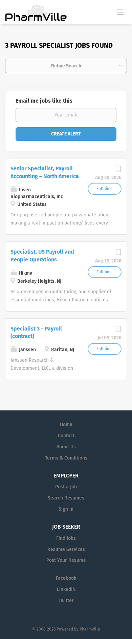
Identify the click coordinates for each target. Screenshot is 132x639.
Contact (66, 436)
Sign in (66, 509)
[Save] (118, 171)
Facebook (66, 578)
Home (66, 424)
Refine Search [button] (66, 66)
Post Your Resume (66, 560)
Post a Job (66, 487)
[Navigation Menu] (120, 12)
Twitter (66, 600)
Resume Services (66, 549)
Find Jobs (66, 538)
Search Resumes (66, 498)
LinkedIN (66, 589)
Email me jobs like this (44, 101)
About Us (66, 447)
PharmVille (90, 629)
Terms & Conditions (66, 458)
